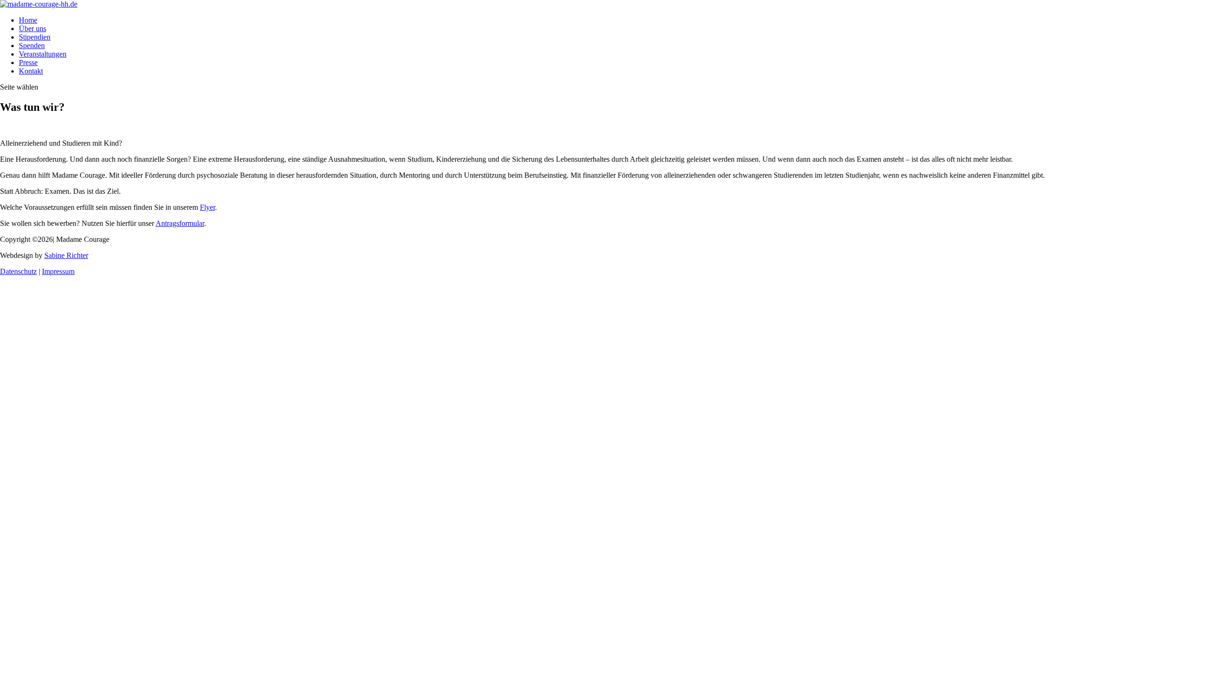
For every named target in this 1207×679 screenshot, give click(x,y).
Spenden (32, 45)
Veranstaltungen (42, 54)
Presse (28, 62)
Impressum (58, 271)
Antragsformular (180, 223)
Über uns (32, 29)
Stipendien (34, 37)
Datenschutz (18, 271)
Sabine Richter (66, 255)
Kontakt (31, 71)
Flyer (207, 207)
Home (28, 20)
